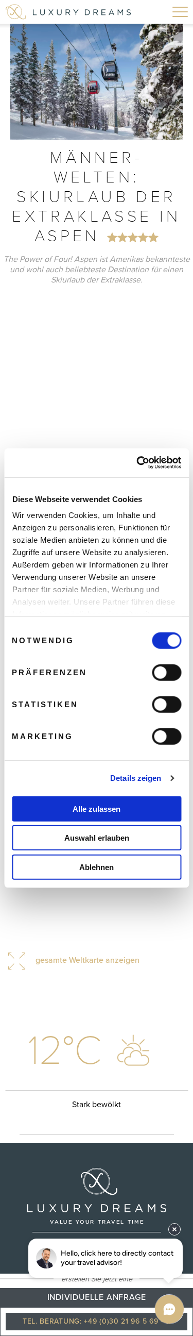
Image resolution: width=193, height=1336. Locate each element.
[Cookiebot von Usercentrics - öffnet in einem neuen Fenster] (137, 463)
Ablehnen (96, 866)
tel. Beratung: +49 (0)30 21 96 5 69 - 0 (96, 1321)
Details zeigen (135, 778)
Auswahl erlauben (96, 837)
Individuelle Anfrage (96, 1297)
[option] (96, 82)
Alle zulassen (96, 808)
